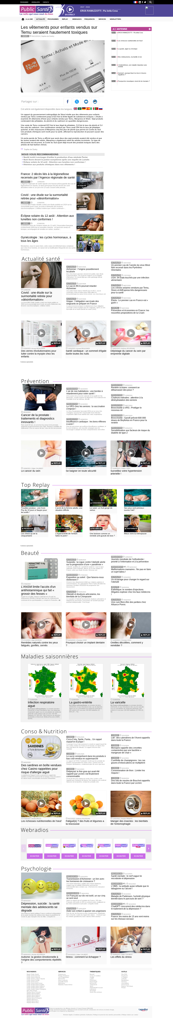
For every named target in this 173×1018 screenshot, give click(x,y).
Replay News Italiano (33, 996)
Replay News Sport (33, 1001)
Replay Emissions (63, 975)
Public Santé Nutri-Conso (34, 983)
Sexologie (93, 990)
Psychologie (93, 981)
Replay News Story (33, 1002)
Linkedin (124, 978)
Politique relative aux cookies (130, 1014)
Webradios (61, 983)
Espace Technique (127, 986)
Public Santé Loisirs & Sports (36, 978)
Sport (91, 986)
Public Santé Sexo (32, 981)
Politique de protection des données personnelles (107, 1014)
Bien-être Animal (32, 990)
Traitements (93, 984)
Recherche (61, 978)
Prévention (93, 980)
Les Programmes (63, 977)
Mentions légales (68, 1014)
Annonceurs (125, 984)
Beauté (92, 974)
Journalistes (125, 983)
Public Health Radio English (35, 984)
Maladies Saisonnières (65, 984)
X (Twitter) (124, 977)
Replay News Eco (32, 999)
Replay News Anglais (33, 993)
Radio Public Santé (33, 974)
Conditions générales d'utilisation (83, 1014)
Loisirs (92, 978)
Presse (123, 987)
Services (124, 981)
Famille (92, 977)
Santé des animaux (96, 992)
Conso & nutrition (95, 975)
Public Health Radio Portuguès (36, 989)
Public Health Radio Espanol (36, 986)
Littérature (93, 989)
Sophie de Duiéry (47, 36)
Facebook (124, 975)
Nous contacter (63, 980)
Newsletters (125, 980)
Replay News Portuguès (34, 998)
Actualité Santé (63, 981)
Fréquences (62, 974)
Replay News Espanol (33, 995)
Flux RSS (124, 974)
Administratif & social (96, 987)
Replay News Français (34, 992)
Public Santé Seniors (33, 975)
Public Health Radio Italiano (35, 987)
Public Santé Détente (33, 977)
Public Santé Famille (33, 980)
